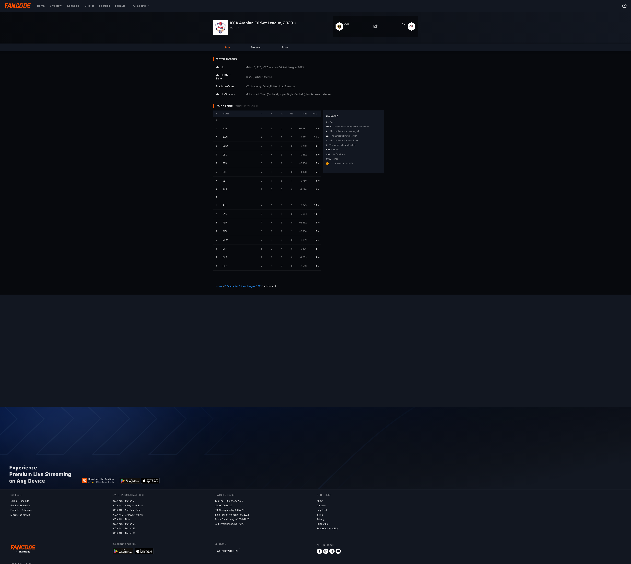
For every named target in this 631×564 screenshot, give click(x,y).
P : (327, 131)
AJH (346, 19)
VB (224, 180)
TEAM (226, 114)
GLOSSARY (332, 116)
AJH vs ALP (270, 286)
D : (327, 140)
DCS (225, 257)
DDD (225, 172)
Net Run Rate (339, 154)
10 (315, 214)
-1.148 (303, 172)
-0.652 (303, 154)
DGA (225, 248)
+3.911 (303, 137)
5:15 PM (266, 77)
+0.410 (303, 146)
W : (327, 136)
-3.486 (303, 189)
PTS (315, 114)
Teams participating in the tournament (352, 127)
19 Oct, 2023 (253, 77)
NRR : (328, 154)
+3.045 (303, 205)
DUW (225, 146)
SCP (225, 189)
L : (327, 145)
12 (315, 128)
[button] (227, 47)
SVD (225, 214)
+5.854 (303, 214)
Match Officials (225, 94)
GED (225, 154)
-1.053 (303, 257)
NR (291, 114)
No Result (335, 150)
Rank (332, 122)
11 (315, 137)
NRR (305, 114)
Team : (329, 126)
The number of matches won (343, 136)
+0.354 (303, 163)
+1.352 (303, 222)
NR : (328, 149)
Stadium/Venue (225, 86)
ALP (404, 19)
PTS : (328, 159)
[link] (408, 33)
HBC (225, 266)
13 (315, 205)
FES (225, 163)
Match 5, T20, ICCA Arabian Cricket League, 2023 (274, 67)
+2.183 (303, 128)
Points (335, 159)
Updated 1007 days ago (246, 106)
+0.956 (303, 231)
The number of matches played (344, 131)
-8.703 (303, 266)
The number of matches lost (342, 145)
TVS (225, 128)
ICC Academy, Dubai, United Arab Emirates (270, 86)
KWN (225, 137)
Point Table (224, 106)
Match (220, 67)
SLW (225, 231)
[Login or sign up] (624, 6)
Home (219, 286)
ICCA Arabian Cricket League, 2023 (243, 286)
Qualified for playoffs (343, 163)
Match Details (226, 59)
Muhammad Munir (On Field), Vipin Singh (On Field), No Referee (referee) (288, 94)
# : (327, 122)
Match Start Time (223, 77)
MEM (225, 240)
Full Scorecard (407, 33)
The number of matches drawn (344, 140)
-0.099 (303, 240)
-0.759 (303, 180)
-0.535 (303, 248)
